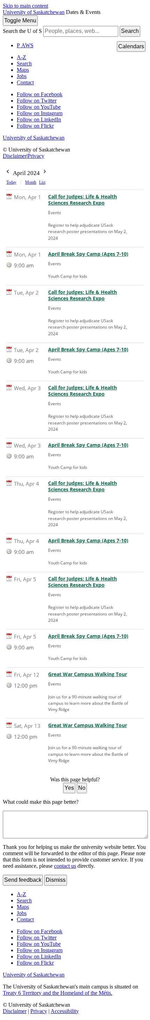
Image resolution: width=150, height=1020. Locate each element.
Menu (20, 20)
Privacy (36, 156)
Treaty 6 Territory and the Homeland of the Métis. (57, 993)
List (42, 182)
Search (130, 31)
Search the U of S (22, 31)
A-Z (21, 57)
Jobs (22, 76)
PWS (25, 45)
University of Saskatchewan (34, 12)
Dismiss (56, 880)
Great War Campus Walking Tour (87, 674)
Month (30, 182)
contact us (65, 866)
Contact (25, 82)
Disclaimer (15, 156)
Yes (69, 788)
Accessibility (65, 1011)
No (81, 788)
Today (11, 182)
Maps (23, 70)
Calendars (131, 46)
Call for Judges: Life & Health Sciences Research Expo (82, 200)
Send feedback (23, 880)
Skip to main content (25, 6)
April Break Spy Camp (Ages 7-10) (88, 254)
